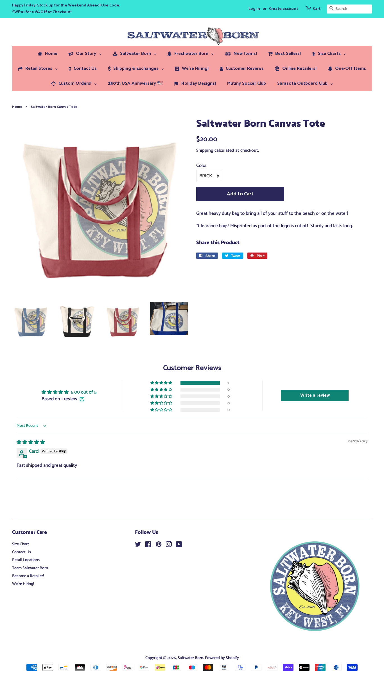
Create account (283, 9)
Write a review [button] (315, 395)
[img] (31, 442)
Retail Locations (26, 560)
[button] (161, 383)
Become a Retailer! (28, 576)
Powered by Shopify (222, 658)
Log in (254, 9)
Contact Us (21, 552)
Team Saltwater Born (30, 568)
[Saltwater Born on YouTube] (179, 545)
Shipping (204, 150)
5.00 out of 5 (84, 392)
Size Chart (20, 544)
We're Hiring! (23, 583)
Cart (316, 9)
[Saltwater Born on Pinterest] (158, 545)
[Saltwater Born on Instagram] (169, 545)
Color (201, 165)
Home (17, 107)
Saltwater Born (190, 658)
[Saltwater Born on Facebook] (148, 545)
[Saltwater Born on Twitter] (138, 545)
